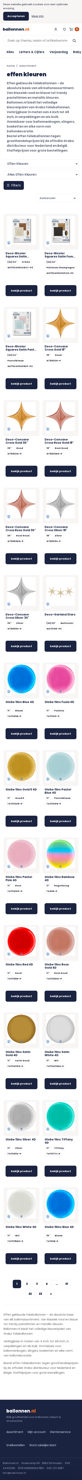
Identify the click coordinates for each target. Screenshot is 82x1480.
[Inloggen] (56, 29)
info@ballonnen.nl (14, 1473)
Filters (14, 185)
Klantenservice (60, 1432)
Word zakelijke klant (42, 1445)
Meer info (38, 16)
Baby (77, 52)
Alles (10, 52)
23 (40, 1294)
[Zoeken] (74, 40)
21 (66, 1284)
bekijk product (21, 291)
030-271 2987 (55, 1468)
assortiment (27, 66)
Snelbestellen (15, 1445)
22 (30, 1294)
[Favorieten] (64, 29)
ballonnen (16, 29)
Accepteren (16, 16)
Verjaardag (59, 52)
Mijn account (37, 1432)
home (11, 66)
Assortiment (14, 1432)
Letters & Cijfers (31, 52)
